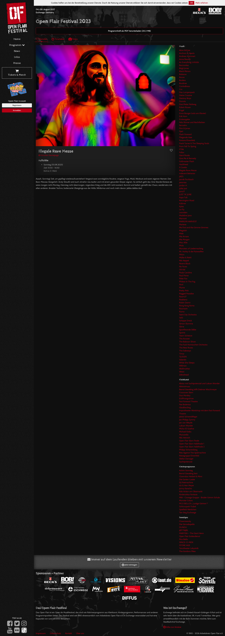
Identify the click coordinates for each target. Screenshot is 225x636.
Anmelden (17, 110)
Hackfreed (183, 164)
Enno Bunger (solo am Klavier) (192, 113)
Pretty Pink (184, 290)
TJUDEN (183, 356)
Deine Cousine (185, 95)
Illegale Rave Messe (187, 170)
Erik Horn (183, 116)
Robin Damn (184, 302)
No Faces (183, 266)
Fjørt (181, 131)
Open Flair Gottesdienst (189, 536)
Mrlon (181, 254)
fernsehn (183, 125)
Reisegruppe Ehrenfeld (189, 455)
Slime (181, 326)
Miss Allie (183, 242)
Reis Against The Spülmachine (192, 452)
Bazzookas (184, 65)
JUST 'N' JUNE (185, 194)
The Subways (185, 350)
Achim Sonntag (186, 470)
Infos (17, 57)
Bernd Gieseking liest (188, 473)
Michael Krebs (185, 431)
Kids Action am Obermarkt (190, 491)
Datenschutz (55, 633)
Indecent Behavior (187, 173)
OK (191, 3)
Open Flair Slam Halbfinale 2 (191, 446)
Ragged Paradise (186, 293)
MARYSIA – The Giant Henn (191, 533)
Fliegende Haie (185, 137)
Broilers (182, 80)
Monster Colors (186, 500)
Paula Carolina (185, 272)
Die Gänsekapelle (187, 524)
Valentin (182, 359)
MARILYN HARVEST (188, 221)
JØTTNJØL (183, 530)
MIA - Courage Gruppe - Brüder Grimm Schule (199, 497)
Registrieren (16, 105)
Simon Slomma (186, 323)
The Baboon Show (187, 341)
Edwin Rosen (185, 107)
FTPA (181, 149)
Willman (183, 365)
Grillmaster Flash (186, 161)
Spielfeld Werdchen (187, 509)
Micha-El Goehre (186, 428)
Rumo (182, 311)
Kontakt (68, 633)
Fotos (75, 39)
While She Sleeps (187, 362)
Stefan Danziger (186, 458)
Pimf (181, 284)
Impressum (41, 633)
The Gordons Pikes (187, 551)
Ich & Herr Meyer (186, 485)
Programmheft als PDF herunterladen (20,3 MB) (129, 31)
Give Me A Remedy (187, 158)
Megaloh (183, 230)
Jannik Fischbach (186, 179)
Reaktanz (183, 299)
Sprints (182, 332)
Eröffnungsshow (186, 398)
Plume (182, 287)
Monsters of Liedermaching (191, 248)
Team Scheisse (185, 335)
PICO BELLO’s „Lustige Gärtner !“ (193, 503)
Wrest (181, 371)
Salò (181, 317)
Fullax (181, 152)
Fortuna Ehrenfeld (187, 140)
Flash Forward (185, 134)
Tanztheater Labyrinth (189, 548)
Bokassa (182, 74)
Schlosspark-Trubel (187, 506)
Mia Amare (184, 236)
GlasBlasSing (185, 407)
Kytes (181, 206)
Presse (17, 63)
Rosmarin (183, 308)
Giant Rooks (184, 155)
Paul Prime (184, 275)
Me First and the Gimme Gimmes (193, 227)
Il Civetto (183, 167)
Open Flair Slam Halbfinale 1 (191, 443)
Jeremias (183, 182)
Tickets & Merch (17, 74)
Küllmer (182, 203)
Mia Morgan (184, 239)
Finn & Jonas (184, 128)
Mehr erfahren (201, 3)
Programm (15, 45)
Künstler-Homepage (49, 155)
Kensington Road (186, 200)
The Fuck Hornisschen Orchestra (193, 344)
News (17, 51)
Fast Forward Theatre (188, 401)
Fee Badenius (185, 404)
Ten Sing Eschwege (187, 512)
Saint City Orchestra (188, 314)
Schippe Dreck (185, 320)
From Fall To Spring (187, 146)
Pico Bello (183, 539)
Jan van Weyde (185, 422)
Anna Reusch (185, 59)
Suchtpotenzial (185, 461)
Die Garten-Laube (187, 479)
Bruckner (183, 83)
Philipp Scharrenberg (188, 449)
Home (17, 39)
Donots (182, 101)
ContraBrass (184, 86)
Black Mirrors (184, 71)
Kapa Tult (183, 197)
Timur (181, 353)
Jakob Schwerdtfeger (188, 416)
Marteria (182, 224)
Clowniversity (185, 521)
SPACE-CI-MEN (186, 542)
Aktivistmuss (184, 386)
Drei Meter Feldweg (187, 104)
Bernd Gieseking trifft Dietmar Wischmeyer (198, 389)
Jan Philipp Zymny (187, 419)
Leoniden (183, 212)
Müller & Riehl (185, 257)
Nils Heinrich (184, 437)
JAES (181, 176)
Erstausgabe (184, 119)
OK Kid (182, 269)
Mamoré (183, 218)
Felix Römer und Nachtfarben (192, 122)
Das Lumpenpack (187, 92)
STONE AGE (184, 545)
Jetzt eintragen (130, 565)
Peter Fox (183, 278)
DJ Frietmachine (186, 482)
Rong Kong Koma (186, 305)
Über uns (80, 633)
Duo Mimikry (184, 395)
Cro (180, 89)
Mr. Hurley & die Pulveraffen (191, 251)
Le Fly (181, 209)
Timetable (59, 39)
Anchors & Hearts (187, 53)
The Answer (184, 338)
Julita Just (183, 188)
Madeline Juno (185, 215)
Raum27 (182, 296)
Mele (181, 233)
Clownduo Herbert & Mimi (190, 476)
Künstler (43, 39)
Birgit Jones (184, 68)
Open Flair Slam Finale (189, 440)
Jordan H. (183, 185)
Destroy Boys (185, 98)
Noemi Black (184, 263)
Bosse (182, 77)
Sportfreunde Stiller (187, 329)
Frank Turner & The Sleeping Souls (194, 143)
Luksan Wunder (186, 425)
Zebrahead (184, 374)
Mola (181, 245)
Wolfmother (184, 368)
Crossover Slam (186, 392)
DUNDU (183, 527)
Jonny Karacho (185, 488)
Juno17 (182, 191)
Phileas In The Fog (187, 281)
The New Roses (186, 347)
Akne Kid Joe (184, 50)
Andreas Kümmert (187, 56)
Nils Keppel (184, 260)
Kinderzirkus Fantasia (188, 494)
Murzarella (183, 434)
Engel (181, 110)
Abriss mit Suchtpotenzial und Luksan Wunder (199, 383)
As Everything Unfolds (189, 62)
